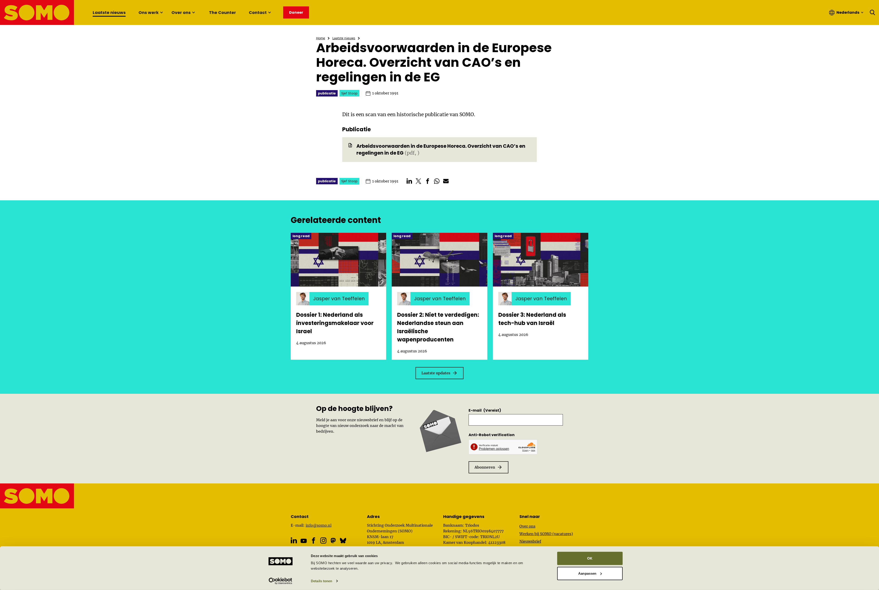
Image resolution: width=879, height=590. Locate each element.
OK (589, 558)
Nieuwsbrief (530, 541)
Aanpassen (587, 573)
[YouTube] (304, 541)
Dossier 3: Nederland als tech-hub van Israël (532, 319)
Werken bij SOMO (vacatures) (546, 533)
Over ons (181, 12)
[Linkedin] (294, 540)
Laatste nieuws (109, 12)
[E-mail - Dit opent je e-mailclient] (445, 181)
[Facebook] (313, 540)
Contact (258, 12)
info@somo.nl (318, 525)
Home (320, 38)
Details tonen (321, 581)
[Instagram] (323, 540)
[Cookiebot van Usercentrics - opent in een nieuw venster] (280, 581)
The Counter (222, 12)
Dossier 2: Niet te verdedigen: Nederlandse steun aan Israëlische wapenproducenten (438, 327)
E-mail (485, 410)
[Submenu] (161, 12)
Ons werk (148, 12)
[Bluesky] (343, 540)
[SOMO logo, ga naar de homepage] (37, 12)
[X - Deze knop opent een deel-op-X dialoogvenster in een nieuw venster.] (418, 181)
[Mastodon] (333, 540)
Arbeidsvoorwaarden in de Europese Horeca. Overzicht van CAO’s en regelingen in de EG (440, 149)
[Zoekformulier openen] (872, 12)
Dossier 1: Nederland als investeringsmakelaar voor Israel (335, 323)
